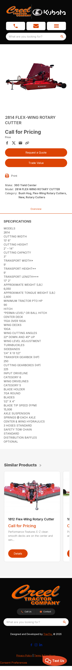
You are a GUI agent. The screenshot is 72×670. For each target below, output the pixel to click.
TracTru (47, 634)
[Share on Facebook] (7, 143)
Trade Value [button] (36, 163)
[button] (15, 26)
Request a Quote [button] (36, 152)
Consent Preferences (13, 662)
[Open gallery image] (36, 77)
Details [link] (18, 553)
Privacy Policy (24, 655)
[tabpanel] (36, 77)
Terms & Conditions (45, 655)
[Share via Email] (20, 143)
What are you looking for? (25, 36)
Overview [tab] (36, 208)
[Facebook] (31, 644)
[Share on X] (14, 143)
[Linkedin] (40, 644)
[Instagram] (36, 644)
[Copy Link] (27, 143)
